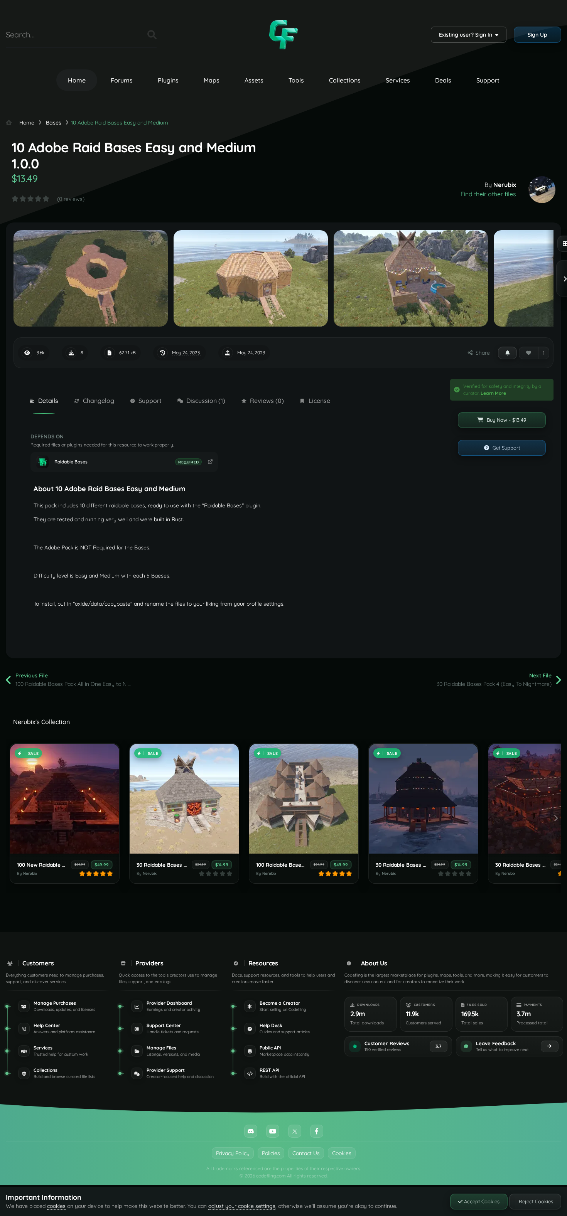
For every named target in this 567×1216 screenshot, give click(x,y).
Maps (211, 80)
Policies (271, 1153)
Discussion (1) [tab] (205, 400)
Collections (345, 80)
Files (132, 34)
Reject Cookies (535, 1201)
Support (488, 80)
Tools (296, 80)
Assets (254, 80)
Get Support (505, 448)
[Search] (152, 34)
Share (481, 352)
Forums (122, 80)
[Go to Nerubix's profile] (541, 189)
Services (398, 80)
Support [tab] (150, 400)
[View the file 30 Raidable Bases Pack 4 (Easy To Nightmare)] (184, 799)
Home (77, 80)
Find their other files (488, 194)
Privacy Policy (233, 1153)
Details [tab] (48, 400)
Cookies (341, 1153)
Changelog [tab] (98, 400)
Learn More (493, 393)
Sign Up (537, 34)
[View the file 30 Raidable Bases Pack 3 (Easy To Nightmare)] (423, 799)
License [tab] (319, 400)
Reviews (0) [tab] (267, 400)
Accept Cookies (481, 1201)
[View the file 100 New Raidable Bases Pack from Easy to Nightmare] (64, 799)
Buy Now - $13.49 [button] (505, 420)
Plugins (168, 80)
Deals (443, 80)
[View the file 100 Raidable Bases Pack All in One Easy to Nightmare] (303, 799)
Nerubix (504, 185)
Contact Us (306, 1153)
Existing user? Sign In (467, 34)
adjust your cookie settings (241, 1206)
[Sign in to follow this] (507, 353)
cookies (56, 1206)
